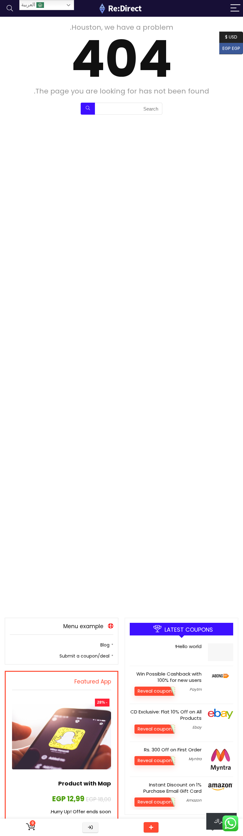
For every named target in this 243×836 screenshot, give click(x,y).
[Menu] (235, 8)
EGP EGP (232, 47)
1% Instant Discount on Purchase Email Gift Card (172, 787)
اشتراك (221, 821)
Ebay (197, 727)
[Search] (9, 8)
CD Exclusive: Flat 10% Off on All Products (166, 714)
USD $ (231, 36)
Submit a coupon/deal (84, 656)
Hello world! (188, 646)
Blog (104, 645)
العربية (28, 4)
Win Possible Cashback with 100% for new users (169, 677)
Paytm (196, 689)
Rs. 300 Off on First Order (173, 749)
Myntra (195, 758)
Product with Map (84, 783)
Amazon (194, 800)
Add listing (151, 827)
